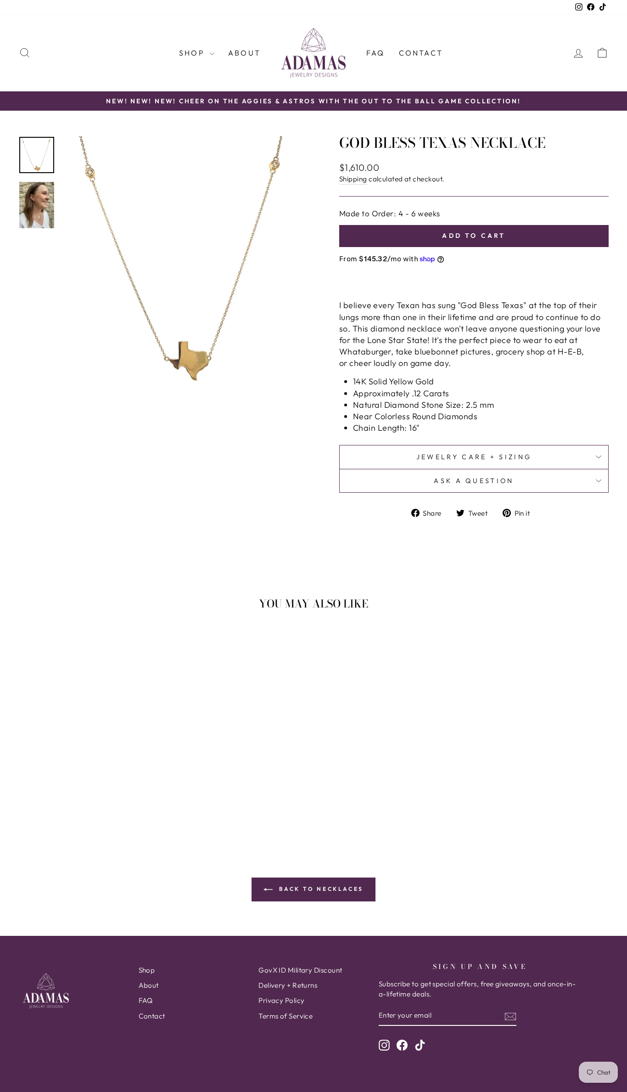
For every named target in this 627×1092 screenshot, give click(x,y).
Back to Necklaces (320, 888)
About (244, 52)
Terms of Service (285, 1016)
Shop (193, 52)
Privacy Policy (281, 1000)
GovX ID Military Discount (300, 970)
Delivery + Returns (287, 985)
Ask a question (474, 481)
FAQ (375, 52)
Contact (421, 52)
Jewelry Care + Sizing (474, 457)
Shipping (353, 178)
